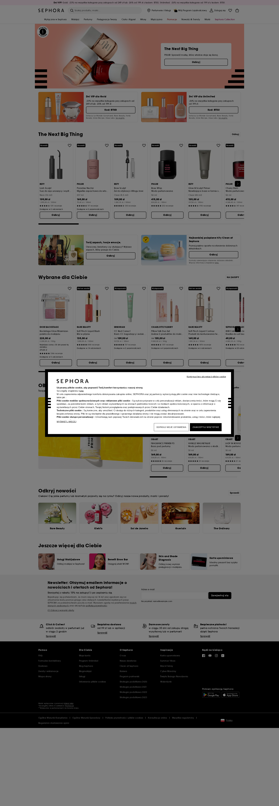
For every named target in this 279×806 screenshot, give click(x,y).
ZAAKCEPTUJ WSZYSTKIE (206, 427)
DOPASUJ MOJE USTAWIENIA (171, 427)
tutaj (81, 391)
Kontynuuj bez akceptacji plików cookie (206, 376)
